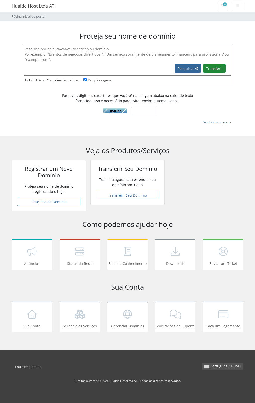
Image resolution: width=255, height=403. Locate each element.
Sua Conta (31, 326)
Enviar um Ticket (223, 263)
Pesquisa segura (99, 80)
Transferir (214, 68)
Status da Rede (79, 263)
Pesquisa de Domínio (48, 201)
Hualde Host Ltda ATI (34, 6)
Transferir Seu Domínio (127, 195)
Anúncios (32, 263)
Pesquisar (186, 68)
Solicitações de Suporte (175, 326)
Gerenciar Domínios (127, 326)
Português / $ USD (225, 366)
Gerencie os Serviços (80, 326)
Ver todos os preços (217, 122)
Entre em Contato (28, 367)
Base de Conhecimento (127, 263)
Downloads (175, 263)
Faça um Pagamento (223, 326)
